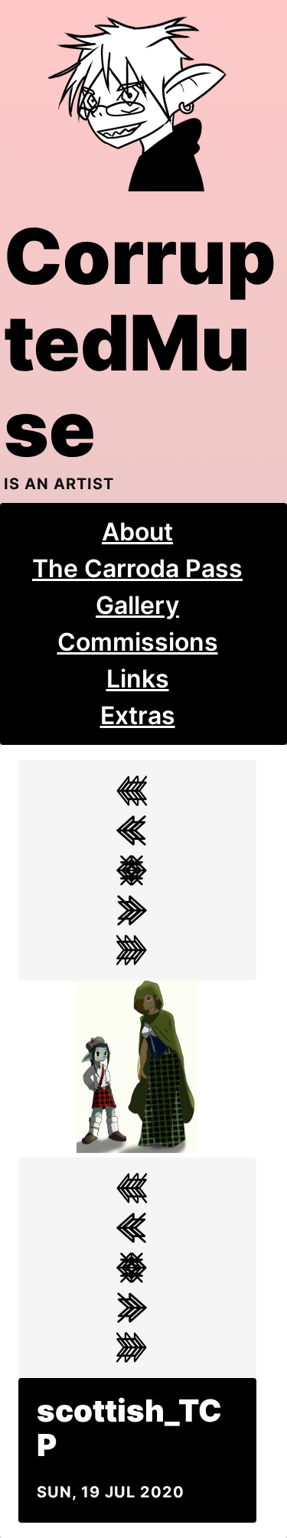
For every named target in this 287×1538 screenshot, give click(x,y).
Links (137, 679)
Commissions (137, 642)
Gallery (137, 605)
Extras (137, 715)
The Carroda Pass (137, 568)
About (137, 532)
